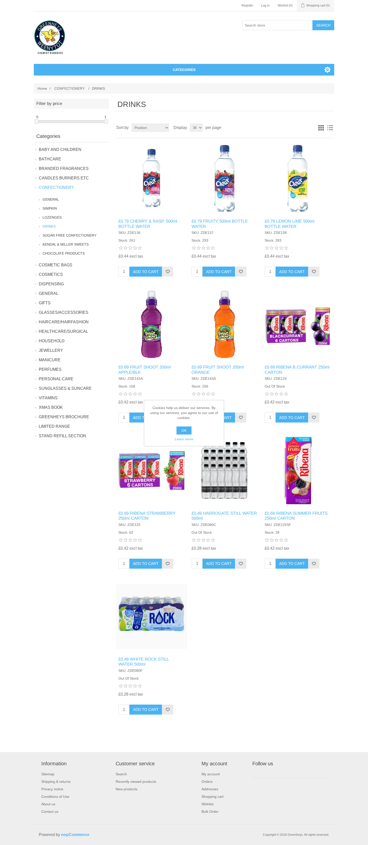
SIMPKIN (50, 208)
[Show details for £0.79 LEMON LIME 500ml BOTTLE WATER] (297, 178)
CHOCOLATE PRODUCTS (64, 253)
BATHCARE (50, 159)
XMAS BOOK (51, 407)
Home (42, 88)
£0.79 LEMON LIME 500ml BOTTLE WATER (289, 224)
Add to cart (145, 272)
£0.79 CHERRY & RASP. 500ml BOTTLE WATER (147, 224)
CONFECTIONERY (56, 187)
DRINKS (49, 226)
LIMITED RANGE (54, 426)
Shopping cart (213, 797)
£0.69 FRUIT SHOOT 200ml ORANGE (218, 370)
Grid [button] (321, 128)
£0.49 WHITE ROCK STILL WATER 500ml (143, 662)
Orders (207, 782)
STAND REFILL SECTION (62, 436)
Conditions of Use (55, 797)
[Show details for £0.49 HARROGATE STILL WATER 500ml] (224, 470)
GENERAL (51, 199)
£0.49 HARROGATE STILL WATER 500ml (224, 516)
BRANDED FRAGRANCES (64, 168)
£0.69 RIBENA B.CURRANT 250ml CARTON (297, 370)
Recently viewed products (136, 782)
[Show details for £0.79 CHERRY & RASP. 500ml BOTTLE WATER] (151, 178)
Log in (265, 5)
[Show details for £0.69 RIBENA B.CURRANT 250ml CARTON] (297, 324)
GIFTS (45, 303)
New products (126, 789)
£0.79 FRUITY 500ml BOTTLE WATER (220, 224)
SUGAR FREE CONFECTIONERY (69, 235)
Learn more (184, 439)
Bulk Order (210, 812)
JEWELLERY (51, 350)
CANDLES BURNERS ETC (64, 178)
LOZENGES (52, 217)
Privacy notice (52, 789)
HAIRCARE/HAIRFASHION (64, 322)
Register (247, 5)
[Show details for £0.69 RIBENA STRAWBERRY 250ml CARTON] (151, 470)
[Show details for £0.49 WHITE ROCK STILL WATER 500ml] (151, 616)
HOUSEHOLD (52, 341)
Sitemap (47, 774)
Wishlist (208, 804)
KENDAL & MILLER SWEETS (66, 244)
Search (323, 25)
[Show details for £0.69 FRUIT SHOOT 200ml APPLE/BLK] (151, 324)
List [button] (330, 128)
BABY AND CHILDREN (60, 149)
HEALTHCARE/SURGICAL (63, 331)
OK (184, 430)
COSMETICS (51, 274)
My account (211, 774)
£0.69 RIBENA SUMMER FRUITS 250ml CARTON (296, 516)
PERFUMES (50, 369)
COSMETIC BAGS (55, 265)
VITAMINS (48, 398)
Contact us (49, 812)
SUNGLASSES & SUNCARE (65, 388)
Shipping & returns (56, 782)
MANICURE (50, 360)
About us (48, 804)
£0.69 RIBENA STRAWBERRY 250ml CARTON (146, 516)
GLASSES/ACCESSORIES (63, 312)
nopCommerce (75, 835)
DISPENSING (51, 284)
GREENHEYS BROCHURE (64, 417)
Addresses (210, 789)
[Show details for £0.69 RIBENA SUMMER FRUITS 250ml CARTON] (297, 470)
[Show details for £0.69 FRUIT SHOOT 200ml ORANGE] (224, 324)
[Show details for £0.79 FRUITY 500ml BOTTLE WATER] (224, 178)
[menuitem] (56, 774)
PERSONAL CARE (56, 379)
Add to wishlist (167, 272)
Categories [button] (184, 70)
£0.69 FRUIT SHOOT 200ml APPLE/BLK (144, 370)
